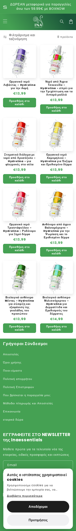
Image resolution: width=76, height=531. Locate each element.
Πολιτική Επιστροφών (18, 387)
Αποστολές (11, 354)
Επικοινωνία (11, 411)
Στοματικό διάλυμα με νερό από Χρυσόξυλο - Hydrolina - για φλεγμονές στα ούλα (19, 159)
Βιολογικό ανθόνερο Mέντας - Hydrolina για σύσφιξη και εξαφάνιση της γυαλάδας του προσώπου (19, 305)
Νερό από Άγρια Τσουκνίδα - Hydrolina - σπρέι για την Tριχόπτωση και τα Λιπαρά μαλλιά (56, 88)
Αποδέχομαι (38, 506)
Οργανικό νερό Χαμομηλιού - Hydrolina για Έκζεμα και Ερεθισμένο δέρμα (56, 159)
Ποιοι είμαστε (12, 371)
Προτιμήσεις (38, 520)
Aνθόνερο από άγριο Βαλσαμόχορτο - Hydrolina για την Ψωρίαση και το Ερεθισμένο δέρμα (56, 231)
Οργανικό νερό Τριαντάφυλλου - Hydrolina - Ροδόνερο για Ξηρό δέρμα (19, 229)
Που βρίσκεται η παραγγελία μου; (27, 395)
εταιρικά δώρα (13, 420)
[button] (62, 21)
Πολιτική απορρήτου (17, 379)
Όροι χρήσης (12, 362)
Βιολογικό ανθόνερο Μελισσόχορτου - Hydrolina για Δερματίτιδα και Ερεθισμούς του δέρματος (57, 305)
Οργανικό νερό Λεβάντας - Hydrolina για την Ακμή (19, 85)
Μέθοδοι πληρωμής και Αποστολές (28, 403)
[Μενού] (5, 21)
